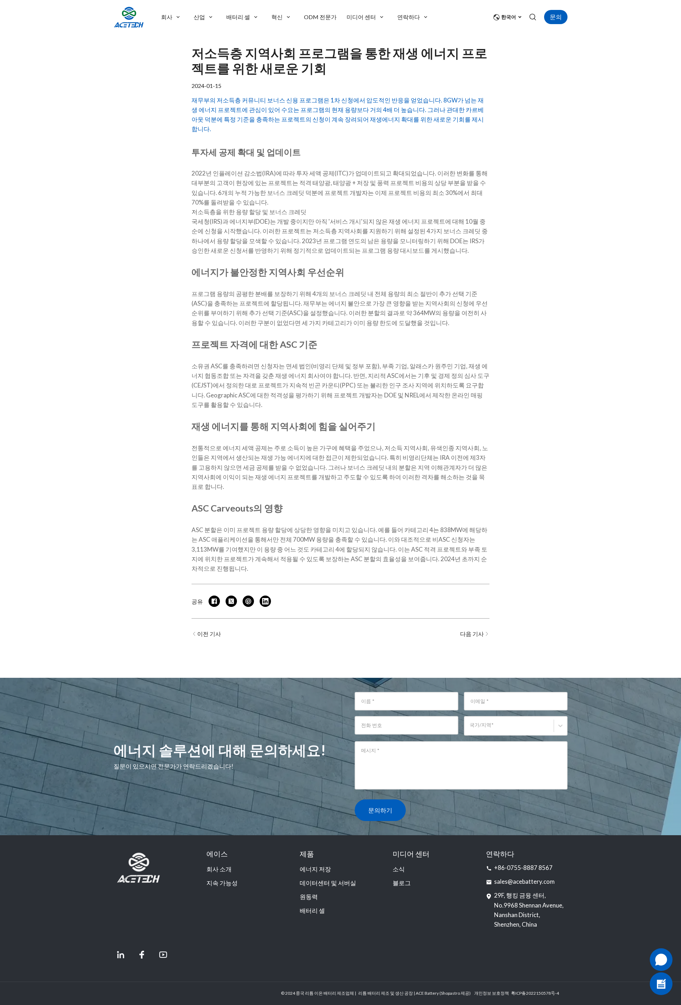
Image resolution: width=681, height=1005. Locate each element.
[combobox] (470, 729)
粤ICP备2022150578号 (533, 993)
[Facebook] (142, 955)
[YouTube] (163, 955)
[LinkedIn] (121, 955)
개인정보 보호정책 (491, 993)
